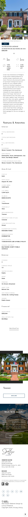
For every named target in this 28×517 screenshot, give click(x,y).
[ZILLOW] (7, 495)
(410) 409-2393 (6, 461)
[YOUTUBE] (21, 491)
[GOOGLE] (3, 495)
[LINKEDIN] (12, 491)
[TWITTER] (16, 491)
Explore (14, 395)
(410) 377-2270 (6, 473)
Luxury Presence (7, 505)
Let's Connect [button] (14, 435)
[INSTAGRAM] (7, 491)
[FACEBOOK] (3, 491)
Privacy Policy (18, 507)
